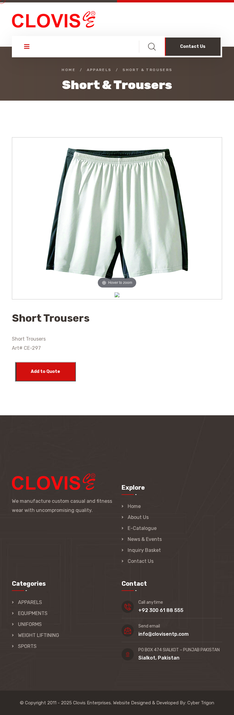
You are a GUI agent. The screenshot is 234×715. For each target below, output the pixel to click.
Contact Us (192, 46)
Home (69, 70)
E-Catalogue (142, 528)
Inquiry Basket (144, 550)
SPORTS (27, 646)
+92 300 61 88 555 (160, 610)
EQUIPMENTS (33, 613)
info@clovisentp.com (163, 634)
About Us (138, 517)
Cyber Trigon (200, 703)
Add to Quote (45, 371)
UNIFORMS (30, 624)
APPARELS (30, 602)
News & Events (145, 539)
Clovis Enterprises (92, 703)
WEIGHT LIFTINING (38, 635)
